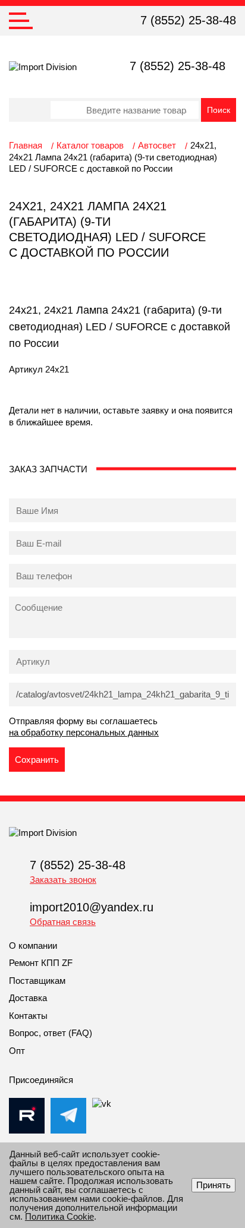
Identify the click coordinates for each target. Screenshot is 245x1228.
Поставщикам (37, 981)
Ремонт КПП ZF (41, 963)
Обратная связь (63, 922)
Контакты (28, 1016)
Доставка (28, 998)
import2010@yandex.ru (91, 907)
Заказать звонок (63, 880)
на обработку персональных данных (84, 732)
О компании (33, 945)
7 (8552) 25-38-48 (188, 20)
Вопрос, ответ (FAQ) (50, 1033)
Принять (213, 1185)
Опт (17, 1051)
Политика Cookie (59, 1216)
